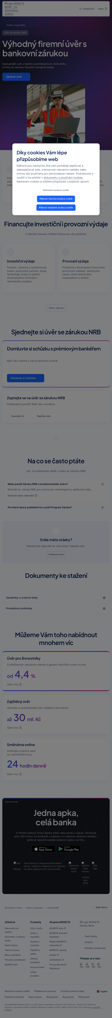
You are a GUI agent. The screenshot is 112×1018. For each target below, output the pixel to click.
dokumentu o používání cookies (63, 177)
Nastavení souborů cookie (56, 190)
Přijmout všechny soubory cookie (56, 199)
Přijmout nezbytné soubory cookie (56, 208)
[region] (56, 179)
